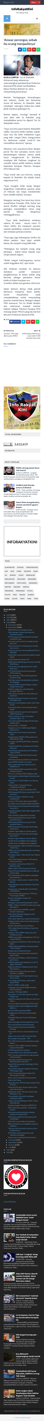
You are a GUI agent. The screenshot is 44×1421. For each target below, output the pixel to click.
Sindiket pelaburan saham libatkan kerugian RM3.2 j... (21, 690)
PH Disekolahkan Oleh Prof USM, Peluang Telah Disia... (24, 847)
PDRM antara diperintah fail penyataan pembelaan (22, 756)
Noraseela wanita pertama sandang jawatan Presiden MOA (21, 1113)
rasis (15, 594)
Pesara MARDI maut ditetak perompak (22, 1052)
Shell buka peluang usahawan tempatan (23, 759)
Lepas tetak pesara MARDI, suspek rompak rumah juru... (21, 910)
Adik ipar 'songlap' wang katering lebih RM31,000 (27, 1255)
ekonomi (27, 571)
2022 (8, 617)
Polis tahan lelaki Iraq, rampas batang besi (23, 919)
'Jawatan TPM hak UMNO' (18, 992)
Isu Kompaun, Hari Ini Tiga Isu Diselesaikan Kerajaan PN (27, 1317)
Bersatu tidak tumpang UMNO (19, 1010)
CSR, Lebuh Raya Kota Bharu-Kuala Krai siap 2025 (23, 929)
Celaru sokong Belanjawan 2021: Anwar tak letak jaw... (23, 1102)
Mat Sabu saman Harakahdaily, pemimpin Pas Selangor (23, 681)
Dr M (12, 571)
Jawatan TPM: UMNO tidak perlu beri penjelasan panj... (22, 934)
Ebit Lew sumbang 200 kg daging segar (23, 774)
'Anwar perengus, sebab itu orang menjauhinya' (20, 798)
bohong (20, 567)
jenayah (13, 575)
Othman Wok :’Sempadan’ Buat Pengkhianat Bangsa (20, 786)
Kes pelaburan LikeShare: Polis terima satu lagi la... (24, 943)
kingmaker (32, 579)
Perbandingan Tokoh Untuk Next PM (22, 790)
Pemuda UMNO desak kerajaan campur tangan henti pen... (23, 686)
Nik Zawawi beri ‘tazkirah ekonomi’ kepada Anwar (27, 1296)
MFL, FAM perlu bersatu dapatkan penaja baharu (23, 1042)
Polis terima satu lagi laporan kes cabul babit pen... (22, 667)
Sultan (14, 598)
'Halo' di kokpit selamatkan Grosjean (21, 815)
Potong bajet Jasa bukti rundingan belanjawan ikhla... (21, 1097)
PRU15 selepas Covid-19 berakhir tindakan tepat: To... (20, 717)
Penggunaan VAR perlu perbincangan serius (22, 1014)
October (11, 1140)
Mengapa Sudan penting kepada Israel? (23, 902)
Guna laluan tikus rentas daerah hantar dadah (22, 708)
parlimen (17, 587)
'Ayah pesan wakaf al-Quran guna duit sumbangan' (22, 1118)
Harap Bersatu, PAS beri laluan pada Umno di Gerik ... (24, 1084)
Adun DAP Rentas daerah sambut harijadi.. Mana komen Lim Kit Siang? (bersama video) (27, 1277)
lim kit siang (21, 583)
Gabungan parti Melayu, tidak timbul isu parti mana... (23, 959)
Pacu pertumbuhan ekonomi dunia (21, 1024)
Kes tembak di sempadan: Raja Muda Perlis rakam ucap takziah (27, 1237)
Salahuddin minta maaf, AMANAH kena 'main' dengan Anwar (26, 1217)
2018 (8, 1152)
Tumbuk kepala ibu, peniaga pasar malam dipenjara (23, 747)
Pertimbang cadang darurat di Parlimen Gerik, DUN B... (22, 751)
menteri (8, 587)
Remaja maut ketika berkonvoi (19, 951)
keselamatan (10, 579)
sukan (7, 598)
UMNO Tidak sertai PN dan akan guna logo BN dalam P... (24, 906)
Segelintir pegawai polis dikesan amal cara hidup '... (23, 1000)
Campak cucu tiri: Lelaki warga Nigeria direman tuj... (22, 729)
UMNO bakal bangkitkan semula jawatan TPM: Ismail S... (23, 947)
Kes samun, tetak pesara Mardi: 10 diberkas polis (21, 865)
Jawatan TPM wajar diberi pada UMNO (22, 801)
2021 (8, 620)
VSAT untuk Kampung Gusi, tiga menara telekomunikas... (23, 1056)
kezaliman (21, 579)
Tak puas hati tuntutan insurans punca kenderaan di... (22, 1129)
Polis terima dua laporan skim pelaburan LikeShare (23, 695)
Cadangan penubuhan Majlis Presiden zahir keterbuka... (22, 988)
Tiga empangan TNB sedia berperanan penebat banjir (22, 676)
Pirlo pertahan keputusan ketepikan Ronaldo (21, 1028)
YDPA (36, 598)
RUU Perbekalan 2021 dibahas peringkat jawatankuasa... (23, 876)
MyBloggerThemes (23, 1418)
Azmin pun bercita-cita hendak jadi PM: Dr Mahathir (24, 651)
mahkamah (33, 583)
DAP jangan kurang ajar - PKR (19, 1038)
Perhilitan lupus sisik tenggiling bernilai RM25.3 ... (22, 1007)
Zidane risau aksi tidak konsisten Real (22, 1036)
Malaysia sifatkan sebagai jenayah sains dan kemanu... (23, 968)
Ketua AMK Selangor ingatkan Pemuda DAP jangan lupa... (23, 1070)
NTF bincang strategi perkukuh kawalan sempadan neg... (23, 638)
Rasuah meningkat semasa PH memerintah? (19, 899)
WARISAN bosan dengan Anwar (20, 630)
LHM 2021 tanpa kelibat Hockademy (21, 1121)
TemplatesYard (24, 1411)
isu (6, 575)
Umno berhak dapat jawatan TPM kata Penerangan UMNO (22, 894)
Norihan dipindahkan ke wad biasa (20, 926)
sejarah (31, 594)
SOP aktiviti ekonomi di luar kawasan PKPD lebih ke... (22, 672)
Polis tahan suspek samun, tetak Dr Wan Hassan (23, 881)
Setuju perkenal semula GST (19, 659)
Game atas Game (14, 1080)
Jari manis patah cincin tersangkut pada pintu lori (23, 642)
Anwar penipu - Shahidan (17, 725)
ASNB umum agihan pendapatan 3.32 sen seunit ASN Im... (23, 938)
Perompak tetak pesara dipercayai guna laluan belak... (23, 954)
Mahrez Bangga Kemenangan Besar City (23, 1022)
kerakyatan (30, 575)
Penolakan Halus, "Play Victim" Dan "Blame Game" (24, 856)
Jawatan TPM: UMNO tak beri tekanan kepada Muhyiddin (22, 1047)
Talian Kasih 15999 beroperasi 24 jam (22, 868)
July (10, 1147)
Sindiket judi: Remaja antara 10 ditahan (25, 486)
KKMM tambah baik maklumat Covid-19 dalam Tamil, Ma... (23, 963)
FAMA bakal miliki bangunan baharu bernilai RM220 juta (24, 663)
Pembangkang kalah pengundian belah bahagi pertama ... (22, 770)
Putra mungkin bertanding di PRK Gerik (23, 1003)
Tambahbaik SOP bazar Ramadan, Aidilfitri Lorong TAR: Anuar (27, 1373)
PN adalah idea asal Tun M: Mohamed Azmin (22, 1018)
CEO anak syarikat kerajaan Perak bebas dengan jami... (23, 722)
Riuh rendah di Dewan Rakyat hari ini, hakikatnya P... (22, 766)
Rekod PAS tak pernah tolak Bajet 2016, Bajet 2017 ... (23, 1065)
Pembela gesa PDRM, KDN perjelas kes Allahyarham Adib (23, 738)
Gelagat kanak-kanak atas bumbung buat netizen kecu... (23, 922)
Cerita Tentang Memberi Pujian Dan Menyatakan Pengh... (21, 1074)
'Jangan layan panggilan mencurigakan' (22, 841)
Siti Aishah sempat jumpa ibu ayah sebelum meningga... (21, 1134)
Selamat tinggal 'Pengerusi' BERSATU (22, 1105)
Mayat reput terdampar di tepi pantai (22, 1078)
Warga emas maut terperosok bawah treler (22, 733)
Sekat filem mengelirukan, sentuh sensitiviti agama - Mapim (28, 504)
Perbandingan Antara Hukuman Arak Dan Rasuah (23, 885)
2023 (8, 615)
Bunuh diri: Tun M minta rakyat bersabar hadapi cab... (23, 995)
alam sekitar (9, 567)
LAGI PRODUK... (10, 1202)
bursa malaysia (32, 567)
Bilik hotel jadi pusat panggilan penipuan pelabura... (23, 1125)
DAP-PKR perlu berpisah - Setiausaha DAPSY (22, 1109)
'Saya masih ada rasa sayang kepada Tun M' (23, 1032)
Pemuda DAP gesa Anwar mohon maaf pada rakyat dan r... (22, 1088)
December (12, 625)
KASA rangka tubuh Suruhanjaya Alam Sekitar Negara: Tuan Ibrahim (27, 1393)
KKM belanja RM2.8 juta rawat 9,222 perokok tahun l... (22, 819)
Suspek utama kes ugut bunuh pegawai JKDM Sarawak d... (23, 713)
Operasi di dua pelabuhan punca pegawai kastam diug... (23, 872)
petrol (30, 591)
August (11, 1145)
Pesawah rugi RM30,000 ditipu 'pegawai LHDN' (23, 742)
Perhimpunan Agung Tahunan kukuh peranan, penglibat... (22, 972)
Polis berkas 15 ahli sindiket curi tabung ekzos (23, 781)
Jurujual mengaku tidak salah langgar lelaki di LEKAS (24, 812)
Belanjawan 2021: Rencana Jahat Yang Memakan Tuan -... (22, 1093)
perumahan (20, 591)
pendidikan (9, 591)
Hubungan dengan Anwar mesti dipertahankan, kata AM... (20, 1061)
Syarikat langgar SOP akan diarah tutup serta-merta (23, 977)
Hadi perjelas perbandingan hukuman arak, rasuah (24, 777)
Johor (20, 575)
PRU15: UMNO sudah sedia (18, 985)
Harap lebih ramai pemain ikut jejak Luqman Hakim (24, 656)
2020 (8, 622)
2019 (8, 1150)
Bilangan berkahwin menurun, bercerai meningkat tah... (22, 699)
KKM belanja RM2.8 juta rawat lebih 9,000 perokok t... (24, 793)
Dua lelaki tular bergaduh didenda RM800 (23, 804)
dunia (19, 571)
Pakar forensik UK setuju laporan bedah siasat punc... (23, 647)
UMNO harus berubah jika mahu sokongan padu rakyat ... (24, 851)
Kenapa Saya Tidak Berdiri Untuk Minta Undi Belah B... (23, 890)
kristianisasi (9, 583)
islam (35, 571)
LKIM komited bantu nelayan (19, 1050)
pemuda (26, 587)
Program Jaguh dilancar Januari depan (22, 831)
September (12, 1142)
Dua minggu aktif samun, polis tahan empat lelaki (21, 981)
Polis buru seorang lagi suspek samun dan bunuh (23, 704)
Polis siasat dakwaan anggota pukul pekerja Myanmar (21, 915)
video (22, 598)
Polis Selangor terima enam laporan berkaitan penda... (21, 633)
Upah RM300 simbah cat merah (20, 762)
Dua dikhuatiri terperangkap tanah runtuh (28, 1355)
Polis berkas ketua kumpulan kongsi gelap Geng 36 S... (23, 807)
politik (7, 594)
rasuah (22, 594)
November (12, 627)
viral (29, 598)
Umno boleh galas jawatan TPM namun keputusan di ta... (22, 860)
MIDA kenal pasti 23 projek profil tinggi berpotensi (23, 828)
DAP (6, 571)
